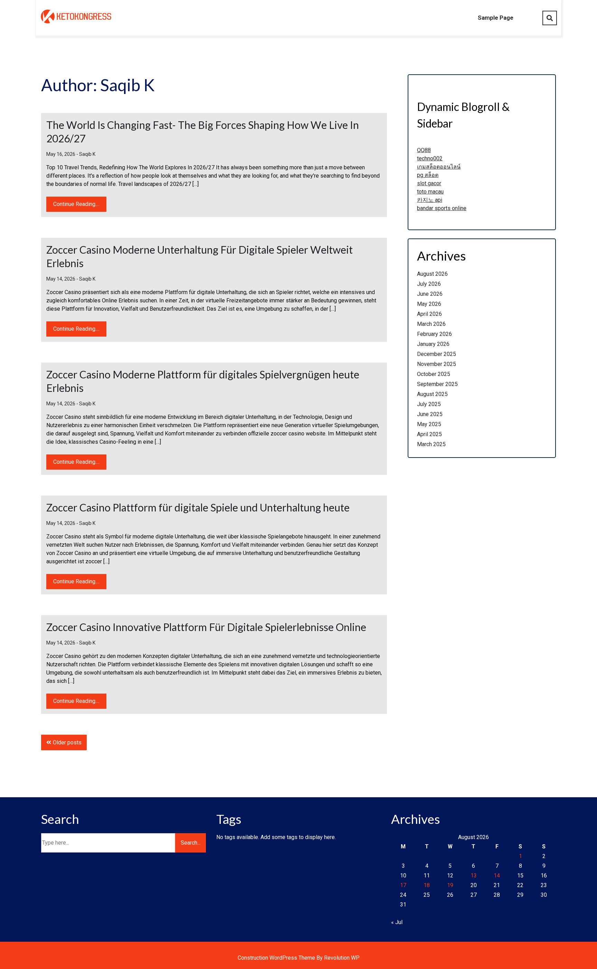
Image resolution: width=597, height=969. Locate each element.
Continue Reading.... (76, 204)
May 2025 (429, 424)
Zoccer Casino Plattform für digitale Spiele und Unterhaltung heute (198, 507)
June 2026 (430, 294)
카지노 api (429, 200)
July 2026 (429, 284)
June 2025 (430, 414)
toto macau (430, 191)
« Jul (396, 922)
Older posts (67, 742)
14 (497, 875)
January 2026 (433, 344)
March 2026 (431, 324)
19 (450, 885)
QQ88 (424, 150)
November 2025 (436, 364)
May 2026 (429, 304)
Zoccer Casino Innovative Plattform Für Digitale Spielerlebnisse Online (206, 627)
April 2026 (429, 314)
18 (427, 885)
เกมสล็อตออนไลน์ (439, 166)
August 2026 (432, 274)
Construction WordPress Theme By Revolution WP (299, 957)
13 (474, 875)
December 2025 (436, 354)
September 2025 (437, 384)
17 (403, 885)
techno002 (430, 158)
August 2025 (432, 394)
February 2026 (434, 334)
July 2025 (429, 404)
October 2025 (433, 374)
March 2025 (431, 444)
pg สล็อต (427, 175)
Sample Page (495, 17)
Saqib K (87, 154)
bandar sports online (441, 208)
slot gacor (429, 183)
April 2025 (429, 434)
